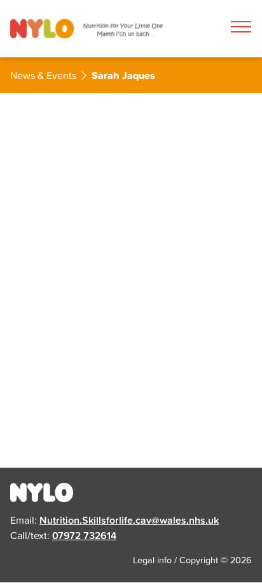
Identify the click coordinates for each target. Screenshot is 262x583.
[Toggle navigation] (241, 26)
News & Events (43, 75)
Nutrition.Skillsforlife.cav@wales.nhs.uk (129, 520)
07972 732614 (84, 535)
